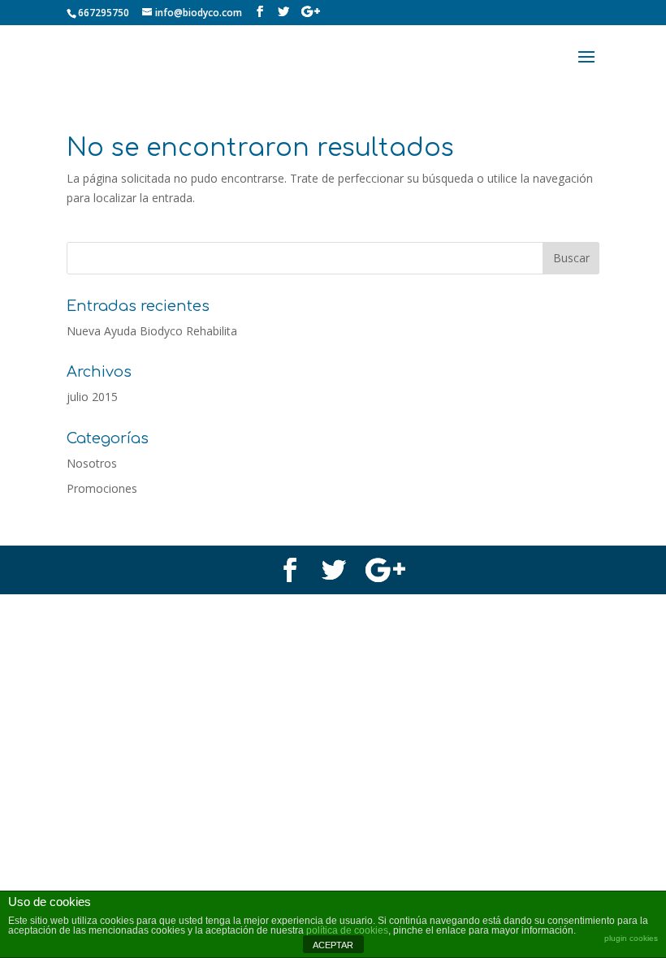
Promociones (102, 488)
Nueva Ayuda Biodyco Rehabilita (152, 331)
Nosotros (92, 463)
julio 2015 (92, 396)
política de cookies (347, 930)
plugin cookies (631, 938)
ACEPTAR (333, 945)
